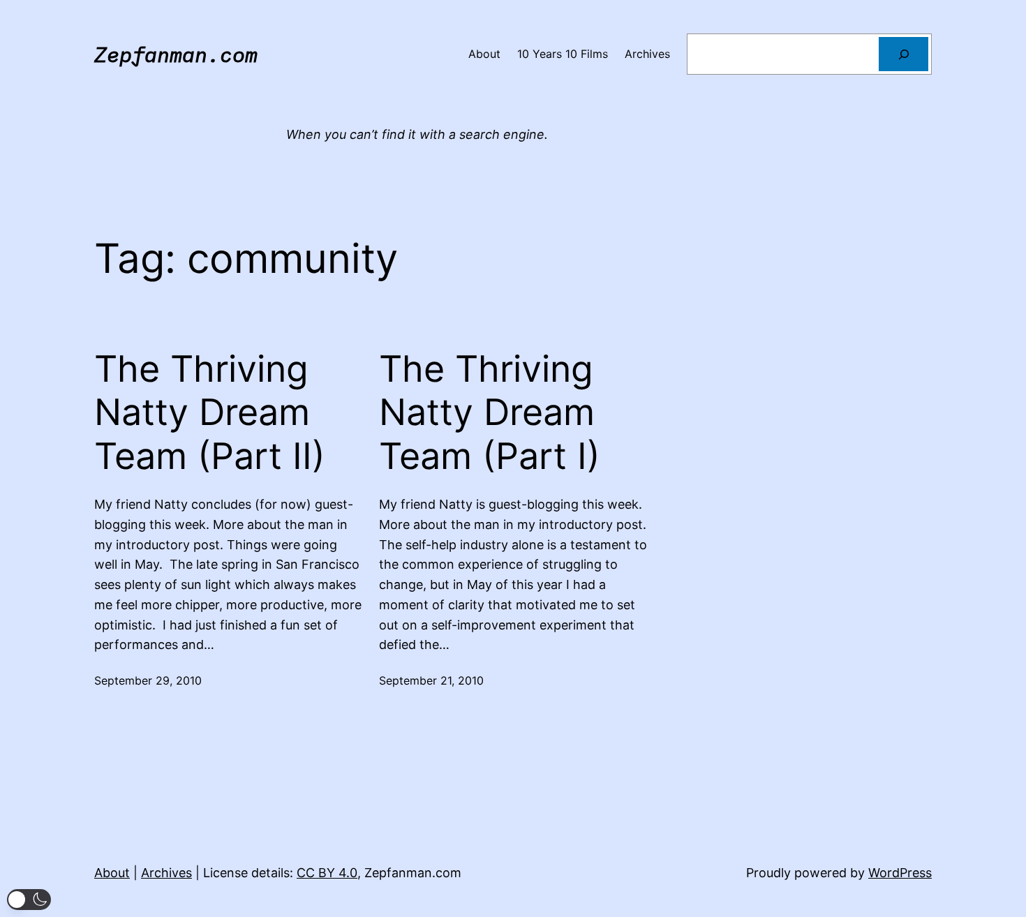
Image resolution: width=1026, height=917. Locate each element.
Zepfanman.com (176, 54)
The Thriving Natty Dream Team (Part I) (489, 413)
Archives (166, 872)
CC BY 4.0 (327, 872)
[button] (29, 899)
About (112, 872)
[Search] (903, 54)
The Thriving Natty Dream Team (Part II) (209, 413)
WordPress (900, 872)
